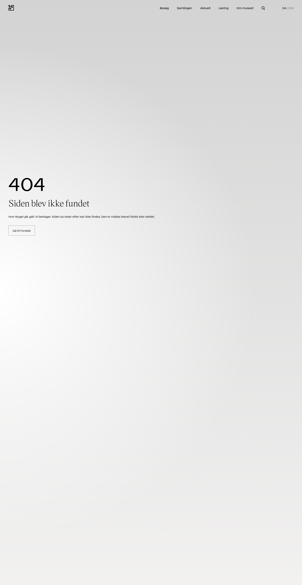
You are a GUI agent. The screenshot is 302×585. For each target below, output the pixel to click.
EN (292, 8)
